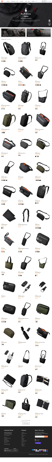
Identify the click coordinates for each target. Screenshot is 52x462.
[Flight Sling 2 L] (43, 144)
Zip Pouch (20, 81)
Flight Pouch (37, 224)
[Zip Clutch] (9, 239)
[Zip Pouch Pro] (26, 191)
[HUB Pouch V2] (43, 309)
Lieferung (5, 439)
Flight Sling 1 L (3, 81)
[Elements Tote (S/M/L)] (26, 404)
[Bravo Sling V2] (26, 168)
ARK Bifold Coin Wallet (39, 413)
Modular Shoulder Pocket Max (23, 318)
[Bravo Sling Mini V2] (9, 144)
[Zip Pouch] (26, 72)
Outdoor (33, 1)
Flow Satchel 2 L (38, 272)
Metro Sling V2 (37, 81)
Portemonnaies (24, 433)
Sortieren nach (3, 39)
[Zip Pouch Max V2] (9, 191)
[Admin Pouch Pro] (9, 309)
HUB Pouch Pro (37, 248)
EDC (17, 1)
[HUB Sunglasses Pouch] (26, 333)
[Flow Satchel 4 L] (43, 96)
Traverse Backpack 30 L (5, 129)
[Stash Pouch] (9, 287)
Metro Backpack (21, 129)
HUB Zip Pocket (4, 342)
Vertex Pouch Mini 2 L (22, 153)
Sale (22, 442)
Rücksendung (6, 440)
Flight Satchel (20, 366)
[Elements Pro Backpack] (26, 48)
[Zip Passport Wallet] (9, 381)
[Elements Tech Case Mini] (43, 120)
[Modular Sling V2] (9, 168)
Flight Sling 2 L (37, 153)
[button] (50, 1)
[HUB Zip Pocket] (9, 333)
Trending (23, 441)
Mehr (36, 1)
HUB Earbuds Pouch (4, 366)
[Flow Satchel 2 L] (43, 263)
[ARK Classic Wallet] (43, 381)
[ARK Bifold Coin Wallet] (43, 404)
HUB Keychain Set (21, 296)
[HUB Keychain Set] (26, 287)
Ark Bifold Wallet (4, 224)
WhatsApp (6, 434)
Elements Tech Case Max (5, 105)
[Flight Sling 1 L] (9, 72)
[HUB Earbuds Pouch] (9, 357)
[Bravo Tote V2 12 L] (43, 357)
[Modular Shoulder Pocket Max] (26, 309)
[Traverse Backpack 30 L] (9, 120)
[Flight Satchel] (26, 357)
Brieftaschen (13, 1)
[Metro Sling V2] (43, 72)
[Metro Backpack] (26, 120)
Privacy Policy (37, 454)
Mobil (26, 1)
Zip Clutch (3, 248)
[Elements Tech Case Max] (9, 96)
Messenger (10, 434)
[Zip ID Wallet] (9, 404)
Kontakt (5, 437)
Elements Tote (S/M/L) (22, 413)
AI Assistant (8, 435)
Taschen (8, 1)
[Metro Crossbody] (9, 48)
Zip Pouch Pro (20, 200)
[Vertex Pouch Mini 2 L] (26, 144)
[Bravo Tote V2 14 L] (43, 48)
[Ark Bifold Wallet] (9, 215)
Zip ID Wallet (3, 413)
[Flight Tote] (9, 263)
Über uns (5, 442)
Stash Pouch (3, 296)
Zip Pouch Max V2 (4, 200)
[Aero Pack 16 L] (43, 191)
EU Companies (6, 441)
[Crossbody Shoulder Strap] (26, 215)
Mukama (32, 454)
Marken (23, 439)
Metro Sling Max (21, 272)
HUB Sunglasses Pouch (22, 342)
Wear (29, 1)
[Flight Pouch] (43, 215)
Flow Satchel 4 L (38, 105)
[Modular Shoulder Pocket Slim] (26, 239)
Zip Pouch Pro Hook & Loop (40, 342)
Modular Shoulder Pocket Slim (23, 248)
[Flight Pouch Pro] (43, 168)
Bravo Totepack (21, 105)
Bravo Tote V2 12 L (38, 366)
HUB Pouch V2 (37, 318)
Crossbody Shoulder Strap (22, 224)
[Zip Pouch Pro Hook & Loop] (43, 333)
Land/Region (6, 448)
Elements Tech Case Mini (39, 129)
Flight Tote (3, 272)
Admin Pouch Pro (4, 318)
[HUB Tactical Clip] (43, 287)
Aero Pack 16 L (37, 200)
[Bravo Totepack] (26, 96)
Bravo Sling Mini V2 (4, 153)
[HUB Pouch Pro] (43, 239)
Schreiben (21, 1)
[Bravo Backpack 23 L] (26, 381)
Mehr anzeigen (26, 423)
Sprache (14, 448)
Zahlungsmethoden (7, 438)
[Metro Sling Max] (26, 263)
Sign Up (46, 436)
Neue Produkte (24, 440)
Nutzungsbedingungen (44, 454)
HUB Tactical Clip (38, 296)
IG (4, 435)
